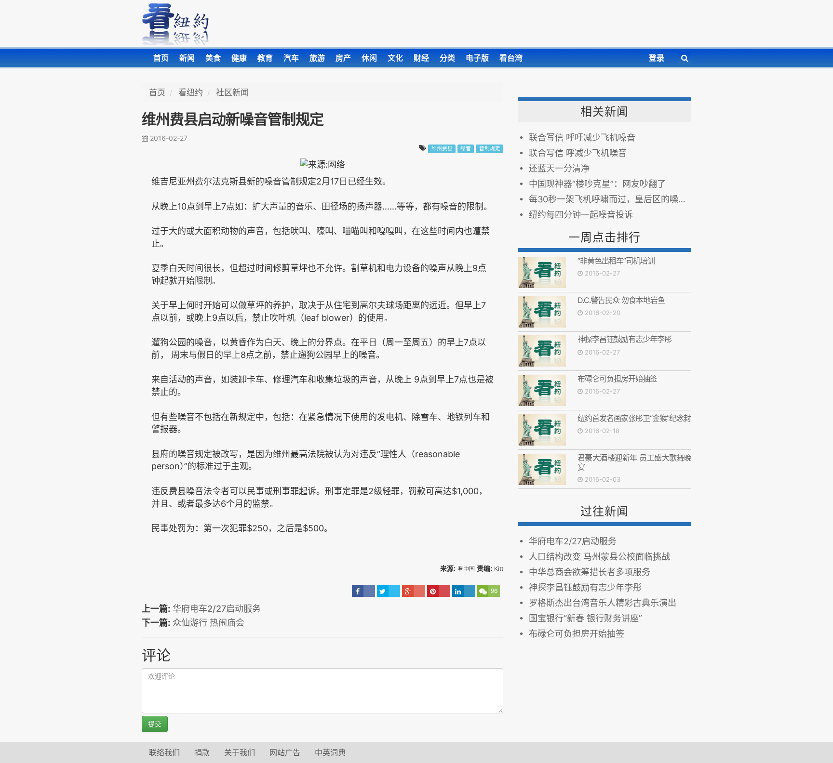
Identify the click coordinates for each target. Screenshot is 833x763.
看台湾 (511, 58)
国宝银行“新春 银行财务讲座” (585, 618)
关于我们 (239, 752)
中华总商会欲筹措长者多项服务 (589, 572)
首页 (161, 58)
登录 (656, 58)
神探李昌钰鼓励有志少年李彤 (625, 339)
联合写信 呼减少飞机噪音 (578, 153)
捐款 (202, 752)
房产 (343, 58)
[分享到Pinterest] (438, 591)
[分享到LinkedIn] (463, 591)
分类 (447, 58)
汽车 (291, 58)
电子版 (477, 58)
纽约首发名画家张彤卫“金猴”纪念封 (634, 418)
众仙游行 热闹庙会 (208, 623)
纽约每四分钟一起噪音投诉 (581, 215)
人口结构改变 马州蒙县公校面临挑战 (599, 557)
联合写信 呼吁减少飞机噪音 (582, 137)
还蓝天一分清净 (559, 168)
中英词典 (330, 752)
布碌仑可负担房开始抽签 (617, 378)
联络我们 (164, 752)
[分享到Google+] (413, 591)
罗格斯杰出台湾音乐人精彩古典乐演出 (602, 603)
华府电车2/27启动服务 (217, 609)
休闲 (369, 58)
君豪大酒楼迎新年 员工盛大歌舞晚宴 (634, 462)
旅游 (317, 58)
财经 (421, 58)
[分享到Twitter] (388, 591)
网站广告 (284, 752)
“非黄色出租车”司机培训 (616, 260)
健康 (239, 58)
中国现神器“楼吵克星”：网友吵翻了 (597, 184)
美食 (213, 58)
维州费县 (442, 148)
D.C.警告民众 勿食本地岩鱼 (621, 300)
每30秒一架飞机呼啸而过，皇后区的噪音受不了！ (610, 199)
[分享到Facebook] (363, 591)
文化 (395, 58)
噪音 (465, 148)
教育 (265, 58)
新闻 (187, 58)
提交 (154, 724)
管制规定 (489, 148)
